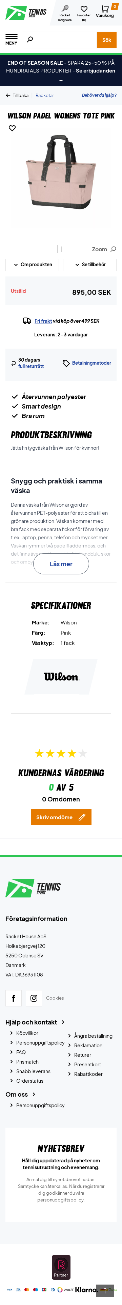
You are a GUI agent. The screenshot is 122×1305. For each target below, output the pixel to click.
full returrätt (31, 366)
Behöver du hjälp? (99, 95)
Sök (106, 40)
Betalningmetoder (91, 363)
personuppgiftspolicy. (61, 1200)
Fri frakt (43, 321)
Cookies (55, 998)
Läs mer (61, 564)
